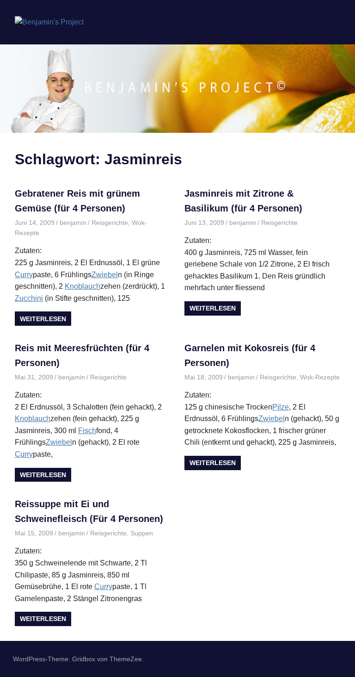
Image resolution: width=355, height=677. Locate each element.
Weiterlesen (43, 319)
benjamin (73, 222)
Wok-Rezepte (320, 377)
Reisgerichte (110, 222)
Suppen (141, 533)
